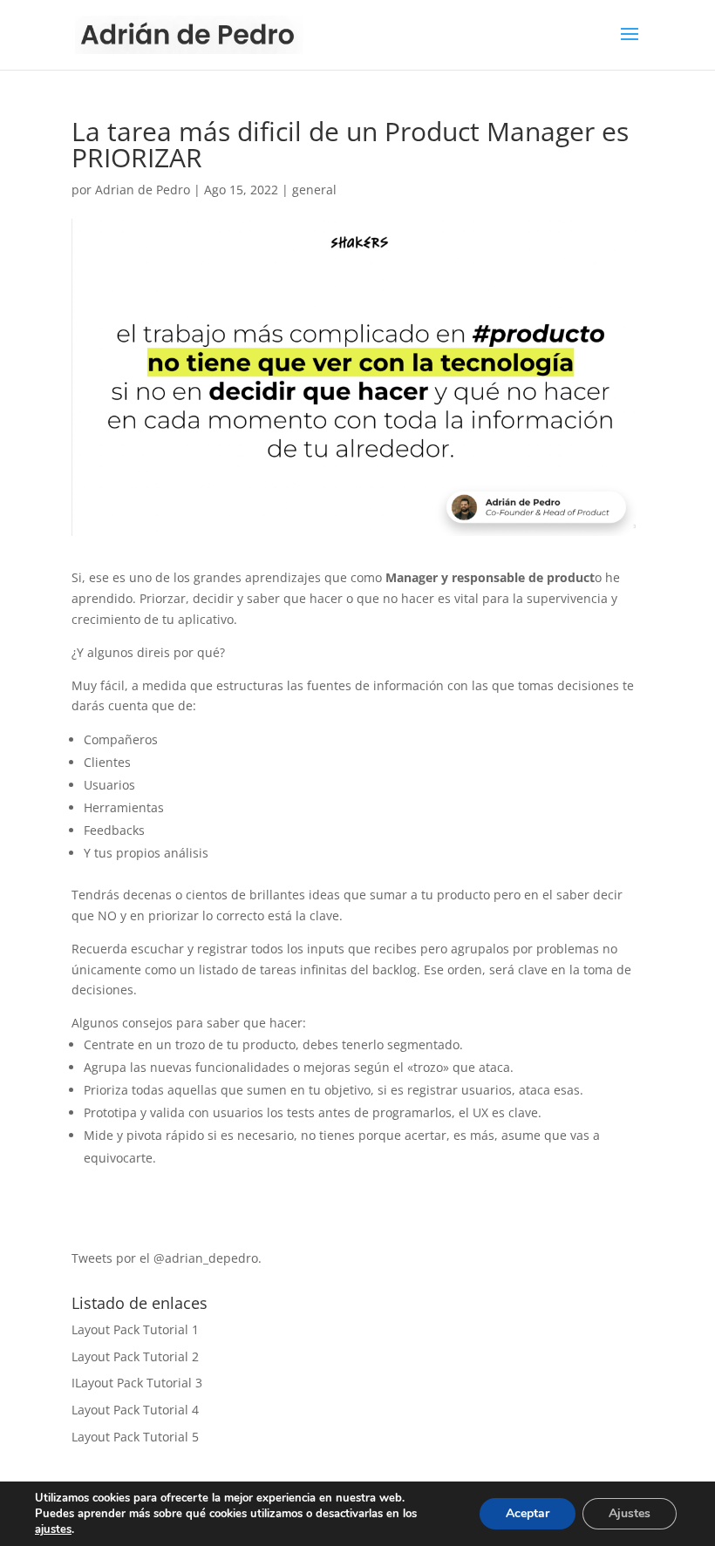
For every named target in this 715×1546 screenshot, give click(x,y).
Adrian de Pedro (142, 189)
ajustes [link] (53, 1529)
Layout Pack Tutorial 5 (135, 1436)
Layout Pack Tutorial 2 (135, 1356)
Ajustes (629, 1513)
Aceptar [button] (527, 1513)
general (314, 189)
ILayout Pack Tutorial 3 (137, 1382)
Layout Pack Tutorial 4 (135, 1409)
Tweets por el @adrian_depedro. (167, 1258)
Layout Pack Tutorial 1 (135, 1329)
